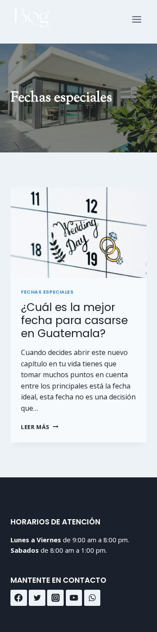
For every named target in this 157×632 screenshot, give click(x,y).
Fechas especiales (47, 291)
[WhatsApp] (92, 598)
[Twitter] (37, 598)
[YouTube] (74, 598)
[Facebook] (18, 598)
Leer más (39, 427)
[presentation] (78, 232)
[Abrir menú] (137, 22)
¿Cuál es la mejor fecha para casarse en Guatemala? (74, 320)
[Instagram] (55, 598)
